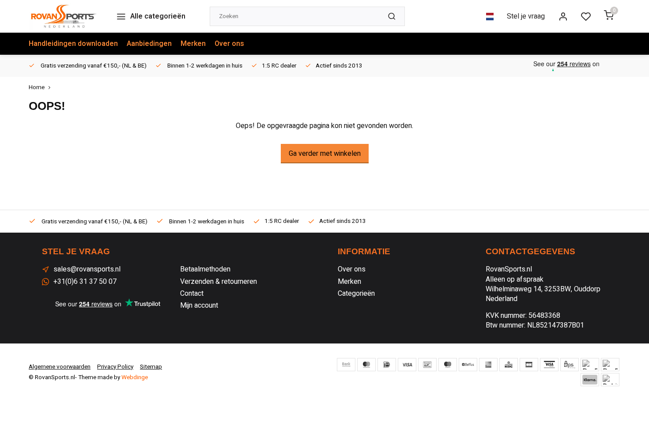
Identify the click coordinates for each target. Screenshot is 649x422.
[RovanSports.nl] (63, 16)
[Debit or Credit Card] (610, 379)
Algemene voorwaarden (60, 366)
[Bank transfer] (346, 364)
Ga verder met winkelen (325, 153)
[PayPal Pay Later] (610, 364)
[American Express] (488, 364)
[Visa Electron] (549, 364)
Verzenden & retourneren (218, 281)
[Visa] (407, 364)
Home (37, 87)
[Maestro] (447, 364)
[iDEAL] (386, 364)
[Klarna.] (590, 379)
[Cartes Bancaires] (529, 364)
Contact (192, 293)
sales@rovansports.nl (87, 269)
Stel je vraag (526, 16)
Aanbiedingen (149, 43)
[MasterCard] (366, 364)
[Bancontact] (427, 364)
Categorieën (356, 293)
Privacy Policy (115, 366)
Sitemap (151, 366)
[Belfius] (468, 364)
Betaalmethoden (205, 269)
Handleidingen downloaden (73, 43)
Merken (193, 43)
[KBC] (508, 364)
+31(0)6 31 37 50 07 (85, 281)
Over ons (229, 43)
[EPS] (569, 364)
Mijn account (199, 305)
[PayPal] (590, 364)
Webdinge (134, 377)
